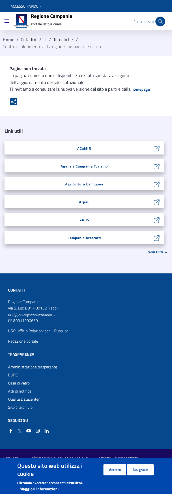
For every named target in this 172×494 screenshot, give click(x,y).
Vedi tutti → (158, 251)
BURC (13, 375)
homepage (140, 89)
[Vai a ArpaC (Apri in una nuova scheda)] (157, 202)
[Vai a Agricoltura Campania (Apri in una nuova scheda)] (157, 184)
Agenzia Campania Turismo (84, 166)
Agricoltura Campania (84, 184)
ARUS (84, 220)
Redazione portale (23, 341)
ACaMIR (84, 148)
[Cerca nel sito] (160, 21)
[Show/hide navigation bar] (7, 21)
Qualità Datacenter (24, 399)
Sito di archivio (20, 407)
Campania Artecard (84, 238)
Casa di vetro (19, 383)
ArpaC (84, 202)
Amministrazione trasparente (32, 367)
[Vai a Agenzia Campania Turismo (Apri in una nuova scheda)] (157, 166)
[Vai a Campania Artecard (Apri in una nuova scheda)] (157, 237)
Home (8, 39)
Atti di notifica (19, 391)
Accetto (115, 469)
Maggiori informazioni (39, 489)
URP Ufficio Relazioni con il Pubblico (38, 331)
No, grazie (140, 469)
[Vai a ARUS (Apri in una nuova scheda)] (157, 220)
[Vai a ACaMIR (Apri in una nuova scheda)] (157, 148)
